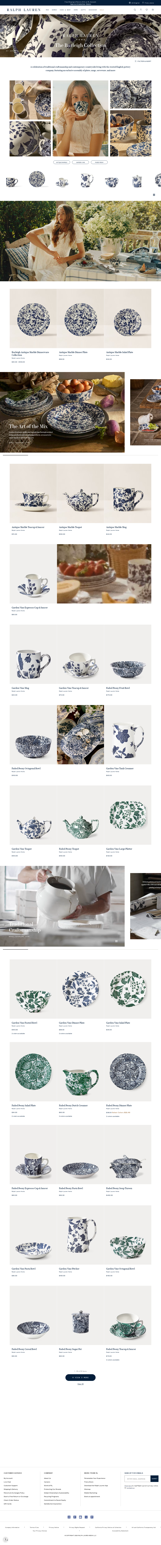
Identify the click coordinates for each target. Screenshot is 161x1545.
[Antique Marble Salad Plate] (127, 318)
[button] (134, 2)
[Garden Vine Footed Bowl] (33, 989)
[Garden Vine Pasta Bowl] (33, 1235)
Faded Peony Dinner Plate (119, 1105)
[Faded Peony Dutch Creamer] (80, 1071)
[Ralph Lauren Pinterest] (92, 1517)
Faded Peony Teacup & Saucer (121, 1349)
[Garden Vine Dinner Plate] (80, 989)
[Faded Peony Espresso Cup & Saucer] (33, 1154)
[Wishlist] (147, 10)
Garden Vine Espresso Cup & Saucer (30, 607)
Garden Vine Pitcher (69, 1268)
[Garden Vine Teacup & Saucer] (80, 654)
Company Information (12, 1527)
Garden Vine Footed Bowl (24, 1022)
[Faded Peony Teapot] (80, 815)
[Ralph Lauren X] (86, 1517)
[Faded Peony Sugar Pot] (80, 1315)
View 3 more (82, 1377)
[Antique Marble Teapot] (80, 493)
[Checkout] (153, 10)
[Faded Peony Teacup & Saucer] (127, 1315)
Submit (154, 1479)
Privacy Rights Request (77, 1527)
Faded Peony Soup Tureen (119, 1188)
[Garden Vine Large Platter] (127, 815)
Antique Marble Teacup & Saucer (28, 527)
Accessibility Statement (120, 1531)
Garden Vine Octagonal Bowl (120, 1268)
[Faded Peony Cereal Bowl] (33, 1315)
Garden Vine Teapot (22, 849)
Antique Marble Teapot (70, 527)
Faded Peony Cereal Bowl (24, 1349)
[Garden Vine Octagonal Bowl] (127, 1235)
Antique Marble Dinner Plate (73, 352)
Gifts (83, 10)
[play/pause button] (147, 548)
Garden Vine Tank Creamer (120, 768)
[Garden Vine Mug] (33, 654)
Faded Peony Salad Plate (24, 1105)
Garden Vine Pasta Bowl (23, 1268)
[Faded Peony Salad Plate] (33, 1071)
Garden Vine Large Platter (119, 849)
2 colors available (18, 1033)
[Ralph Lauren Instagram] (69, 1517)
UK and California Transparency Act (144, 1527)
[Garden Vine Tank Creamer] (127, 734)
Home (76, 10)
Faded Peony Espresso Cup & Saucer (30, 1188)
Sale (102, 10)
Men (47, 10)
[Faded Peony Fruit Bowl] (127, 654)
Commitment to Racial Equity (55, 1500)
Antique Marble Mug (116, 527)
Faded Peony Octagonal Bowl (26, 768)
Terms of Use (34, 1527)
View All (80, 1384)
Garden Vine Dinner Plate (72, 1022)
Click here (128, 1485)
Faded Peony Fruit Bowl (118, 688)
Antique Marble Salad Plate (119, 352)
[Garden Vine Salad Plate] (127, 989)
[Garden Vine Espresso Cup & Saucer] (33, 573)
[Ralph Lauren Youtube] (80, 1517)
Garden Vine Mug (20, 688)
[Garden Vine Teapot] (33, 815)
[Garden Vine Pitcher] (80, 1235)
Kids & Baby (65, 10)
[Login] (141, 10)
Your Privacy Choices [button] (40, 1531)
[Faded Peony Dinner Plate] (127, 1071)
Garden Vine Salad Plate (118, 1022)
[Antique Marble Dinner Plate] (80, 318)
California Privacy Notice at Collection (108, 1527)
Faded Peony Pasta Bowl (71, 1188)
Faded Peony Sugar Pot (70, 1349)
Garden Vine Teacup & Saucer (74, 688)
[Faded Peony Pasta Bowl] (80, 1154)
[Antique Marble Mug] (127, 493)
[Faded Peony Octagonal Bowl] (33, 734)
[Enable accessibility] (6, 1539)
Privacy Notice (54, 1527)
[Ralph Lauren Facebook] (74, 1517)
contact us (130, 1487)
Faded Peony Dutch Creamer (73, 1105)
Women (54, 10)
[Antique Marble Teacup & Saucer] (33, 493)
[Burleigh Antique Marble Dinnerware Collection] (33, 318)
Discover (93, 10)
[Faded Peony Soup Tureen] (127, 1154)
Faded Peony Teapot (69, 849)
